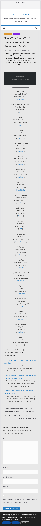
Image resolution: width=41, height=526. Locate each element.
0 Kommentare (26, 50)
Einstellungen (9, 517)
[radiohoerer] (4, 28)
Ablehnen (15, 523)
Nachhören (16, 33)
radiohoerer (20, 14)
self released (20, 138)
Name (5, 467)
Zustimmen (6, 523)
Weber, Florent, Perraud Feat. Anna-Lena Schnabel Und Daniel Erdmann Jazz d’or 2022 (20, 410)
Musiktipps (8, 33)
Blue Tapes (20, 99)
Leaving (20, 319)
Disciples (20, 216)
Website (5, 486)
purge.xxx (20, 306)
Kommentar (7, 439)
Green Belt (20, 281)
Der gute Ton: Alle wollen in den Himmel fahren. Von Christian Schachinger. (20, 417)
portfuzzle (18, 50)
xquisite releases (20, 255)
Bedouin (20, 268)
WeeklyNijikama (20, 293)
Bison (20, 112)
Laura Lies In (20, 190)
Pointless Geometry (20, 242)
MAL (20, 229)
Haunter (20, 125)
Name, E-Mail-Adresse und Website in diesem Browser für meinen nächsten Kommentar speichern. (20, 501)
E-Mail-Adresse (8, 477)
